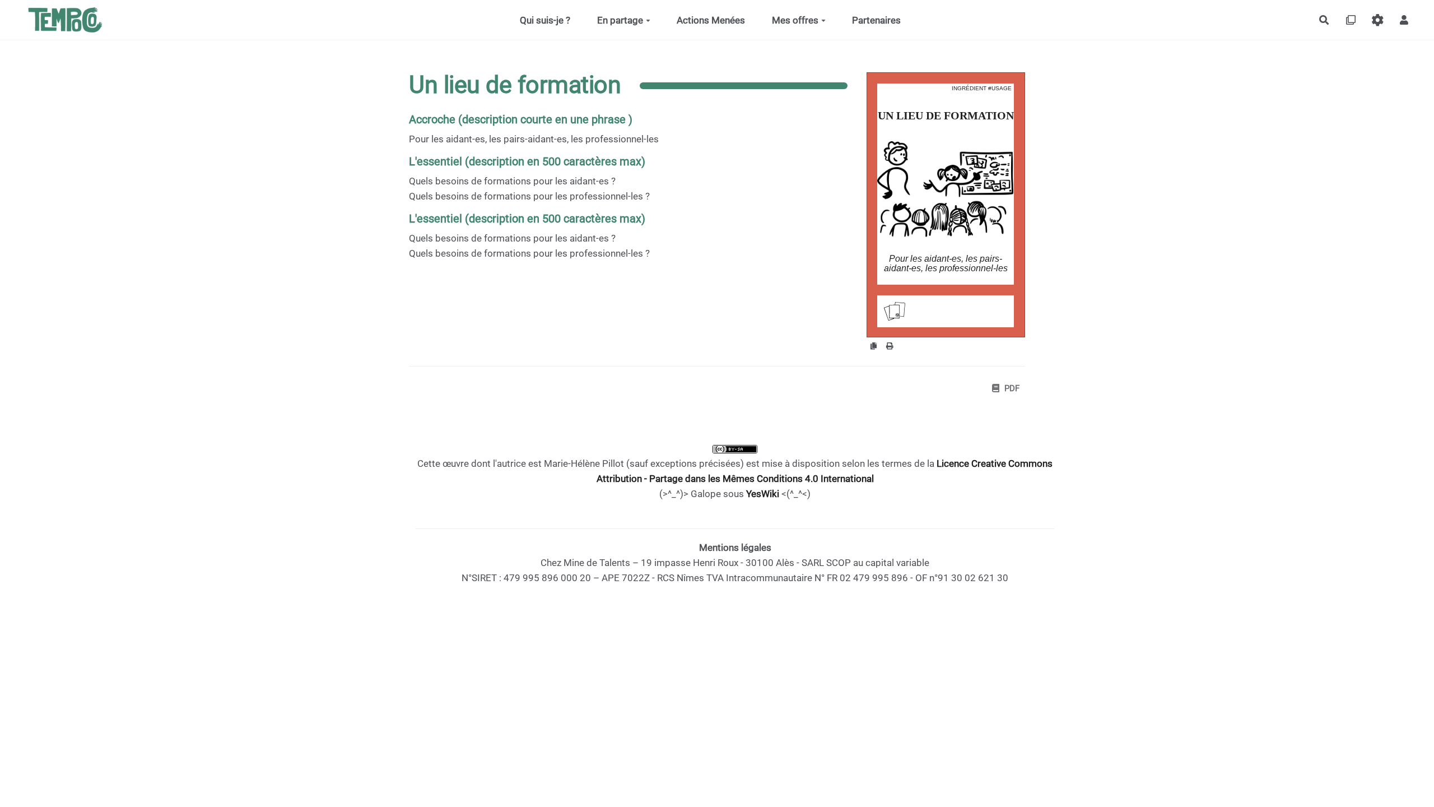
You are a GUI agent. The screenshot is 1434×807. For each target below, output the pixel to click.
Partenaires (876, 20)
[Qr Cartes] (1351, 20)
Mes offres (795, 20)
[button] (1404, 20)
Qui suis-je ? (545, 20)
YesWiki (762, 493)
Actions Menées (711, 20)
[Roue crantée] (1378, 20)
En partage (620, 20)
